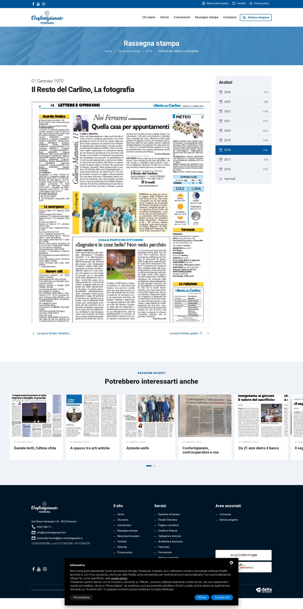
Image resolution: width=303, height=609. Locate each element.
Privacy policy (261, 3)
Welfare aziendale (168, 557)
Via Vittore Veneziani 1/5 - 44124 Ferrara (53, 521)
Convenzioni (182, 17)
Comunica (229, 17)
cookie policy (119, 578)
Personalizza (81, 597)
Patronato (164, 547)
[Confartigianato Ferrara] (47, 17)
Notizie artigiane (255, 17)
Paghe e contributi (168, 525)
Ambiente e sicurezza (170, 541)
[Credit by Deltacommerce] (264, 590)
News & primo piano (218, 3)
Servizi (164, 17)
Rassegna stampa (206, 17)
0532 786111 (44, 527)
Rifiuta (202, 597)
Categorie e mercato (169, 536)
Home (120, 514)
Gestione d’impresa (169, 514)
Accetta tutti (222, 597)
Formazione (165, 552)
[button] (149, 465)
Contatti (241, 3)
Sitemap (122, 547)
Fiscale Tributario (167, 519)
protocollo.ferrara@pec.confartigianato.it (59, 538)
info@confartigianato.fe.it (51, 532)
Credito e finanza (167, 530)
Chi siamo (148, 17)
